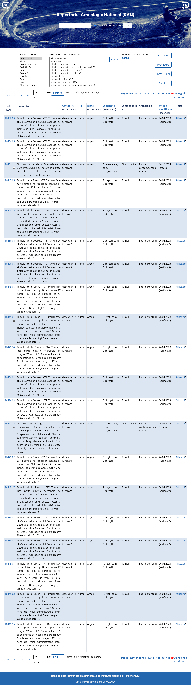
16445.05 (10, 180)
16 (162, 93)
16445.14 (10, 347)
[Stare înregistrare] (31, 85)
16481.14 (10, 423)
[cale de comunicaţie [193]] (79, 64)
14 (155, 93)
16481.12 (10, 164)
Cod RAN (101, 25)
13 (152, 93)
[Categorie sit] (31, 58)
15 (159, 93)
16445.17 (10, 487)
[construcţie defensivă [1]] (79, 79)
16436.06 (10, 263)
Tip (80, 105)
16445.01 (10, 317)
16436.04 (10, 240)
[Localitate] (31, 76)
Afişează (180, 118)
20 (175, 93)
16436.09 (10, 118)
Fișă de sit (163, 55)
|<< (8, 95)
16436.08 (10, 400)
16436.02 (10, 377)
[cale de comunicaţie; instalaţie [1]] (79, 70)
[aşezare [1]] (79, 61)
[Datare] (31, 82)
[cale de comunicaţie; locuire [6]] (79, 73)
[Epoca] (31, 79)
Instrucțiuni (163, 74)
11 (146, 93)
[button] (185, 5)
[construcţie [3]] (79, 76)
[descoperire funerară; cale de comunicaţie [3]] (79, 85)
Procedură (163, 64)
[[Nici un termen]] (79, 58)
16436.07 (10, 540)
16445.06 (10, 286)
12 (149, 93)
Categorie (68, 105)
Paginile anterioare (132, 93)
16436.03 (10, 517)
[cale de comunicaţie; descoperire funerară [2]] (79, 67)
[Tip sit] (31, 61)
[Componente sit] (31, 64)
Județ (90, 105)
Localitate (109, 105)
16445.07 (10, 563)
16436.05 (10, 141)
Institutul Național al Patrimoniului (120, 675)
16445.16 (10, 624)
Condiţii (163, 83)
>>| (29, 95)
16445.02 (10, 457)
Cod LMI (116, 25)
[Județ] (31, 70)
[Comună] (31, 73)
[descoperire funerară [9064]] (79, 82)
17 (165, 93)
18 (169, 93)
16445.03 (10, 593)
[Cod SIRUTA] (31, 67)
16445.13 (10, 210)
